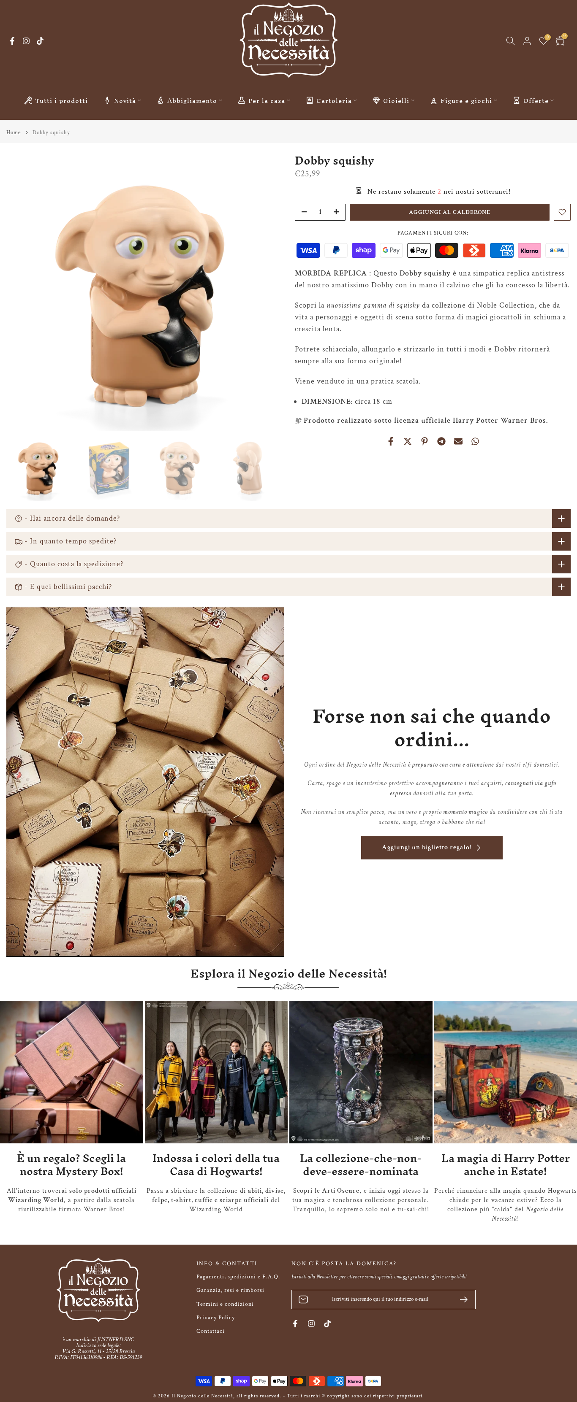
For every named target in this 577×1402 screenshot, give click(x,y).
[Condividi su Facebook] (390, 441)
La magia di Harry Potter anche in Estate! (505, 1164)
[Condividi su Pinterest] (424, 441)
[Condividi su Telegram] (441, 441)
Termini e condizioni (225, 1304)
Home (13, 132)
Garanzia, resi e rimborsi (230, 1290)
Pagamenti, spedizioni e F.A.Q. (238, 1276)
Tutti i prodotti (61, 100)
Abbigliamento (192, 100)
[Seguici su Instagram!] (26, 41)
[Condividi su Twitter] (407, 441)
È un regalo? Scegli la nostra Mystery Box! (71, 1164)
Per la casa (266, 100)
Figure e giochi (466, 100)
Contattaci (210, 1331)
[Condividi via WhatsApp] (475, 441)
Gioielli (396, 100)
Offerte (536, 100)
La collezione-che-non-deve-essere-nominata (361, 1164)
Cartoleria (334, 100)
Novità (125, 100)
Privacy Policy (215, 1317)
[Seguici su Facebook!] (12, 41)
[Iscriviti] (460, 1299)
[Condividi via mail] (458, 441)
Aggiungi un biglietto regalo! (426, 847)
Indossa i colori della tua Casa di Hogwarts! (216, 1164)
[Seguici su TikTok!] (40, 41)
